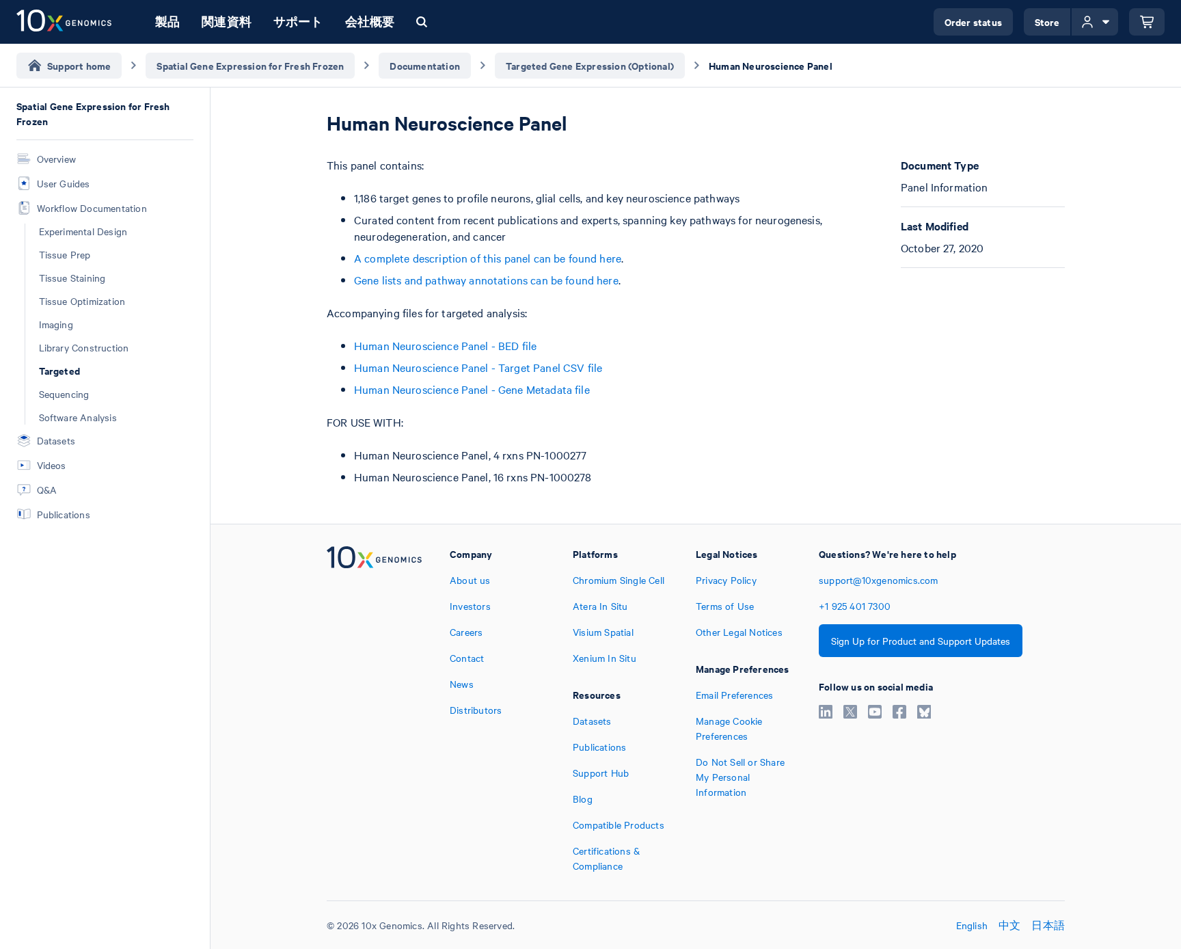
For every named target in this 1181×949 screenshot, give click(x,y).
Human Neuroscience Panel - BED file (445, 345)
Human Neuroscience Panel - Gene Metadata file (472, 389)
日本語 (1048, 925)
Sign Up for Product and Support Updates (920, 640)
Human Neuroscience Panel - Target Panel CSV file (478, 367)
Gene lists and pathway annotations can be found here (486, 279)
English (972, 925)
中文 (1009, 925)
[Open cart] (1147, 22)
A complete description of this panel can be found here (487, 257)
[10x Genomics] (374, 709)
